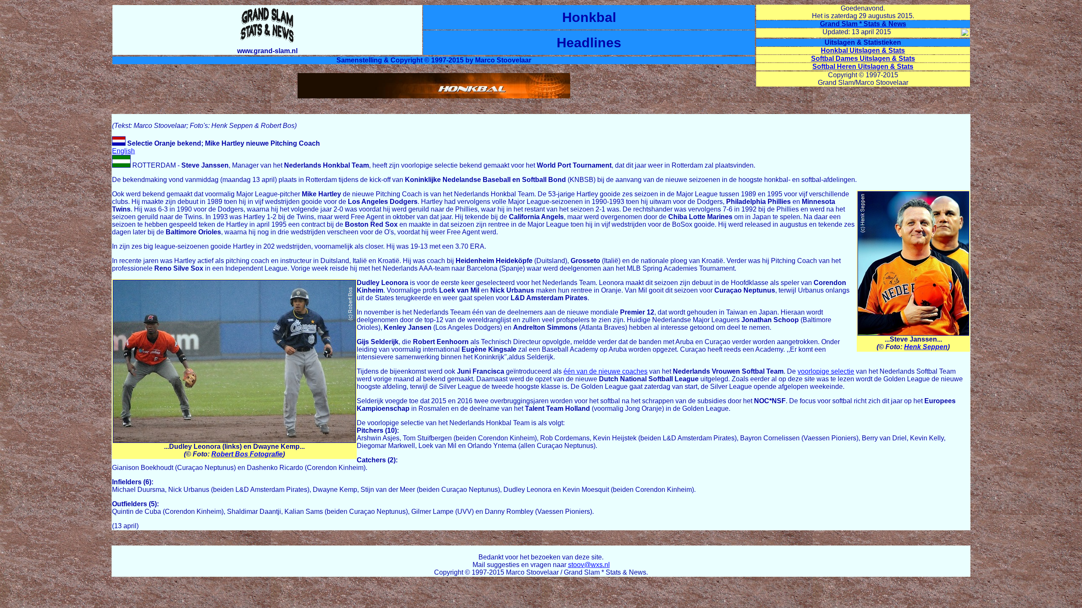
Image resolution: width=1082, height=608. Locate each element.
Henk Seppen (926, 346)
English (123, 151)
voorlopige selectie (826, 371)
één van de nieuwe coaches (605, 371)
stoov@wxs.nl (589, 564)
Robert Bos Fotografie (247, 454)
